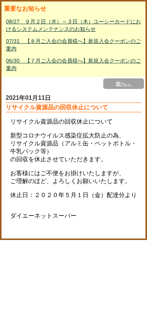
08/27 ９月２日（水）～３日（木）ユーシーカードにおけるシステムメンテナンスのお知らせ (73, 25)
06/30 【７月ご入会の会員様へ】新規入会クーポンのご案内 (73, 64)
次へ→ (124, 84)
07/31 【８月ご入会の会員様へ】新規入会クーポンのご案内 (73, 45)
